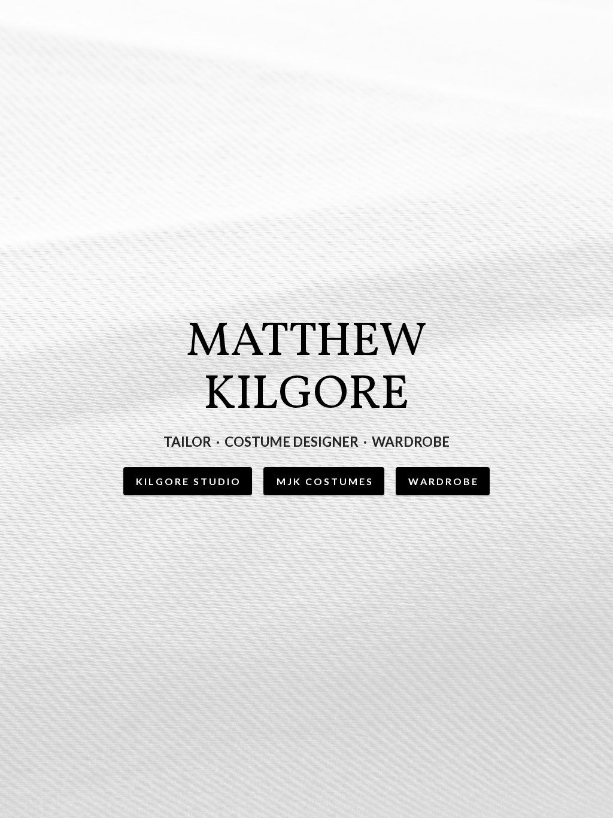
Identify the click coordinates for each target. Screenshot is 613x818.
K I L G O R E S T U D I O (187, 481)
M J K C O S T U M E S (324, 481)
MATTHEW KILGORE (306, 369)
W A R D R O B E (442, 481)
